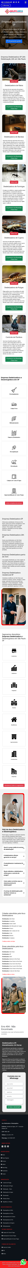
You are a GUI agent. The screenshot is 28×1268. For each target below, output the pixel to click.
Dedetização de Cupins (8, 1192)
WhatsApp (6, 5)
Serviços (4, 1161)
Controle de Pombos (14, 337)
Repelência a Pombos (7, 1201)
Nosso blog (4, 1167)
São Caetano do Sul (10, 930)
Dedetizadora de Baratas (14, 137)
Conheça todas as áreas (8, 974)
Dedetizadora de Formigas (14, 186)
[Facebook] (14, 2)
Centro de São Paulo (11, 971)
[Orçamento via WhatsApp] (23, 1262)
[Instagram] (16, 2)
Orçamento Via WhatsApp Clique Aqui (14, 107)
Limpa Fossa (14, 408)
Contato (4, 1174)
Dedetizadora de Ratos (14, 85)
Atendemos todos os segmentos (14, 785)
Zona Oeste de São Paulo (12, 968)
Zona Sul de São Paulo (11, 963)
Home (3, 1154)
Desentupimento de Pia (8, 1219)
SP (6, 954)
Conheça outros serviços (8, 941)
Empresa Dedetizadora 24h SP (13, 536)
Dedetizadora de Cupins (14, 237)
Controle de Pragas (7, 1182)
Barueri (7, 935)
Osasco (7, 928)
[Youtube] (18, 2)
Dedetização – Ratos (7, 1189)
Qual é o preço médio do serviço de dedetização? (14, 848)
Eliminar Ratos (6, 1198)
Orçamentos (4, 1170)
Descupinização (14, 451)
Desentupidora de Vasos (8, 1213)
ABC (7, 956)
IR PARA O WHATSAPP (14, 1107)
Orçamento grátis (14, 41)
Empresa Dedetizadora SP (12, 519)
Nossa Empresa (5, 1158)
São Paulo (8, 919)
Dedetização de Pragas (8, 1185)
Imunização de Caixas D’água (9, 1235)
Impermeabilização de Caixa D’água (14, 495)
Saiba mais (14, 81)
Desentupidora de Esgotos (8, 1223)
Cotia (7, 933)
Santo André (9, 923)
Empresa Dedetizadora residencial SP (11, 573)
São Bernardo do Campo (12, 926)
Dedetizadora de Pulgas (14, 287)
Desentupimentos (14, 394)
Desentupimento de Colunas (9, 1216)
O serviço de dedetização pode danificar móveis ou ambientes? (14, 893)
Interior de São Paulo (11, 959)
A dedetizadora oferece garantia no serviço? (14, 856)
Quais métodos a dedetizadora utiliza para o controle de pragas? (14, 873)
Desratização (14, 466)
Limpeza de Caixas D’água (14, 480)
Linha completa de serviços (14, 503)
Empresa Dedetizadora (14, 437)
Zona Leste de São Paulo (12, 966)
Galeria (3, 1164)
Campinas (8, 938)
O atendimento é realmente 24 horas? (14, 864)
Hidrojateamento (14, 423)
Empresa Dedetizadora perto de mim (13, 555)
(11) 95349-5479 (7, 2)
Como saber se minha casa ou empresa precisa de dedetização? (14, 883)
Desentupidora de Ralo (8, 1210)
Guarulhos (8, 921)
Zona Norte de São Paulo (12, 961)
